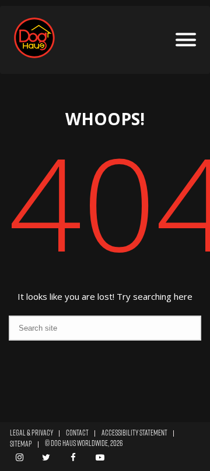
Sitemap (21, 443)
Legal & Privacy (31, 432)
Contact (77, 432)
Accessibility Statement (134, 432)
